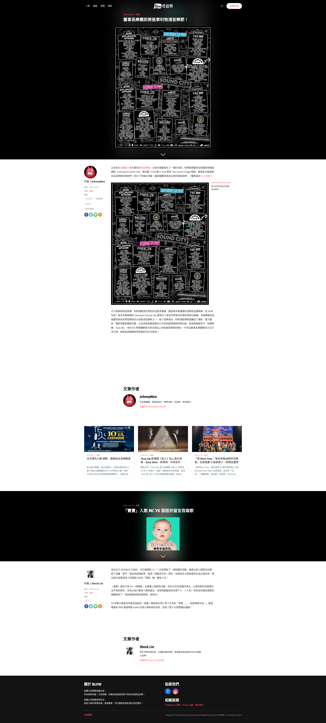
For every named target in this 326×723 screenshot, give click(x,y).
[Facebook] (86, 215)
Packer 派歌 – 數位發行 (193, 705)
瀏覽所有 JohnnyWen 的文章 (153, 406)
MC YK (155, 569)
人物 (88, 6)
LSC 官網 (205, 176)
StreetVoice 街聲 (172, 705)
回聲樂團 (99, 199)
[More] (100, 215)
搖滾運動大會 (125, 167)
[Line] (95, 215)
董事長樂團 (144, 167)
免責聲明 (88, 715)
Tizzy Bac (88, 199)
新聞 (103, 6)
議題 (95, 6)
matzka (88, 204)
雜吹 (110, 6)
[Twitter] (91, 215)
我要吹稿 (234, 6)
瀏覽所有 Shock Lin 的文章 (152, 660)
